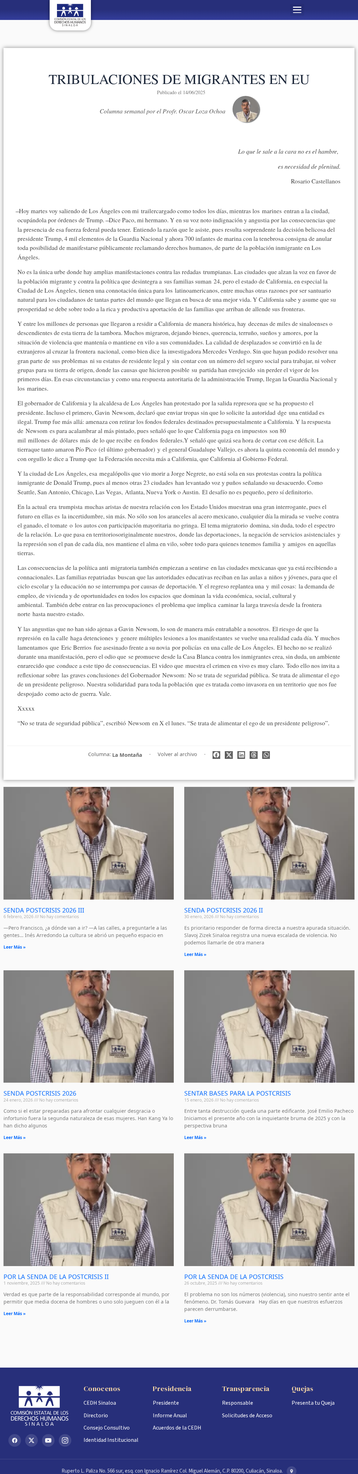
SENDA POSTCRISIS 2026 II (223, 910)
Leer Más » (14, 947)
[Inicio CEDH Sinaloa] (40, 1405)
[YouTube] (48, 1440)
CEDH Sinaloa (100, 1403)
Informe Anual (170, 1415)
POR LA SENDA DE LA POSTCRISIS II (56, 1276)
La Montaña (127, 755)
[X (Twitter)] (31, 1440)
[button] (297, 10)
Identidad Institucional (111, 1440)
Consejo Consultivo (107, 1428)
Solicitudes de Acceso (247, 1415)
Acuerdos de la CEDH (177, 1428)
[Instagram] (65, 1440)
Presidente (166, 1403)
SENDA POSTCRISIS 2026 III (43, 910)
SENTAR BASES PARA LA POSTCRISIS (237, 1093)
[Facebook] (14, 1440)
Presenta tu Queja (313, 1403)
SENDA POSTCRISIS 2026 (39, 1093)
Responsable (237, 1403)
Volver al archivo (177, 754)
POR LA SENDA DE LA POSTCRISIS (234, 1276)
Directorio (96, 1415)
